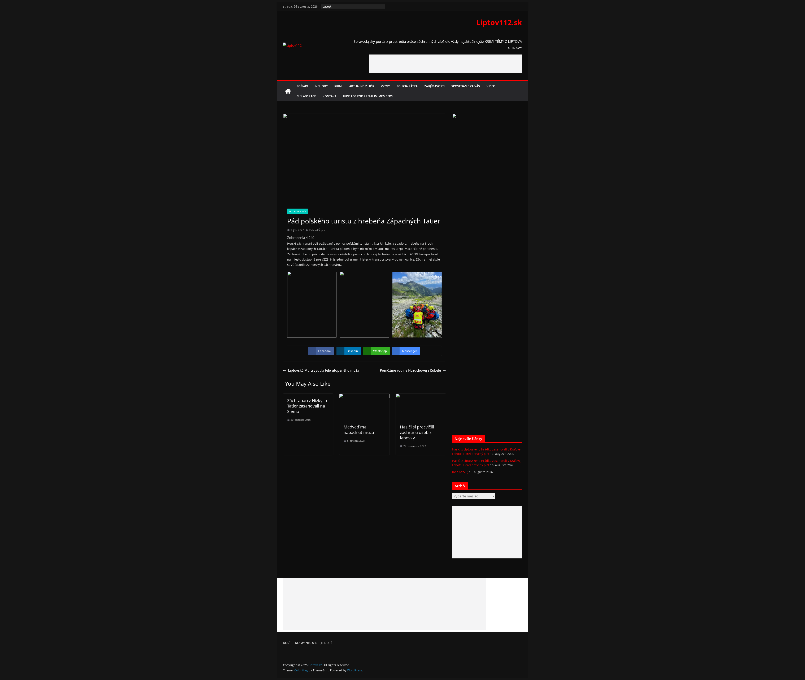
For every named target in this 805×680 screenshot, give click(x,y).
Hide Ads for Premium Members (368, 96)
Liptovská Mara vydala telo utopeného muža (323, 370)
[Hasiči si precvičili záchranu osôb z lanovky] (421, 396)
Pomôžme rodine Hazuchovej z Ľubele (410, 370)
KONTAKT (329, 96)
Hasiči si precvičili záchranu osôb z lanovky (417, 432)
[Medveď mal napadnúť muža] (364, 396)
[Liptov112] (288, 91)
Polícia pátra (407, 86)
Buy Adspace (306, 96)
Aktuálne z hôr (361, 86)
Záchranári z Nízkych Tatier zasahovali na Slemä (307, 406)
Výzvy (385, 86)
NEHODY (321, 86)
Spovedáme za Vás (465, 86)
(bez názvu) (460, 472)
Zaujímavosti (434, 86)
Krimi (338, 86)
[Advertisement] (445, 64)
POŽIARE (302, 86)
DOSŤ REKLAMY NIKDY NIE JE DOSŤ (307, 643)
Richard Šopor (317, 230)
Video (491, 86)
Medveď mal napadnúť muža (359, 429)
